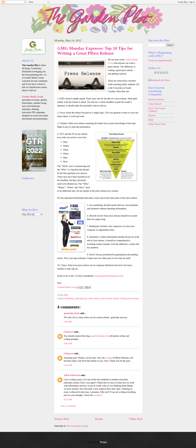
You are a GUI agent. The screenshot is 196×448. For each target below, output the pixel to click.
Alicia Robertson (72, 375)
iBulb (150, 120)
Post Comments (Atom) (77, 426)
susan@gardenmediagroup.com (109, 275)
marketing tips (81, 298)
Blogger (103, 442)
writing (108, 358)
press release (94, 298)
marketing (68, 298)
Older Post (135, 419)
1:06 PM (68, 321)
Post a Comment (68, 406)
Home (99, 419)
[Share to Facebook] (86, 287)
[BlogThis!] (81, 287)
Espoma (152, 115)
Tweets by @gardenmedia (160, 60)
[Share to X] (84, 287)
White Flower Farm (157, 124)
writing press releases (129, 298)
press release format (110, 298)
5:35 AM (68, 365)
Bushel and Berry (156, 99)
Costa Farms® (154, 104)
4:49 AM (68, 343)
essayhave (98, 395)
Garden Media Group (67, 287)
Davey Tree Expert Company (156, 109)
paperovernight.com (99, 336)
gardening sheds (71, 313)
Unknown (68, 332)
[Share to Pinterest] (89, 287)
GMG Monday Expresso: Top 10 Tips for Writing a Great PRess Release (95, 50)
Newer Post (61, 419)
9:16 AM (68, 399)
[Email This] (78, 287)
